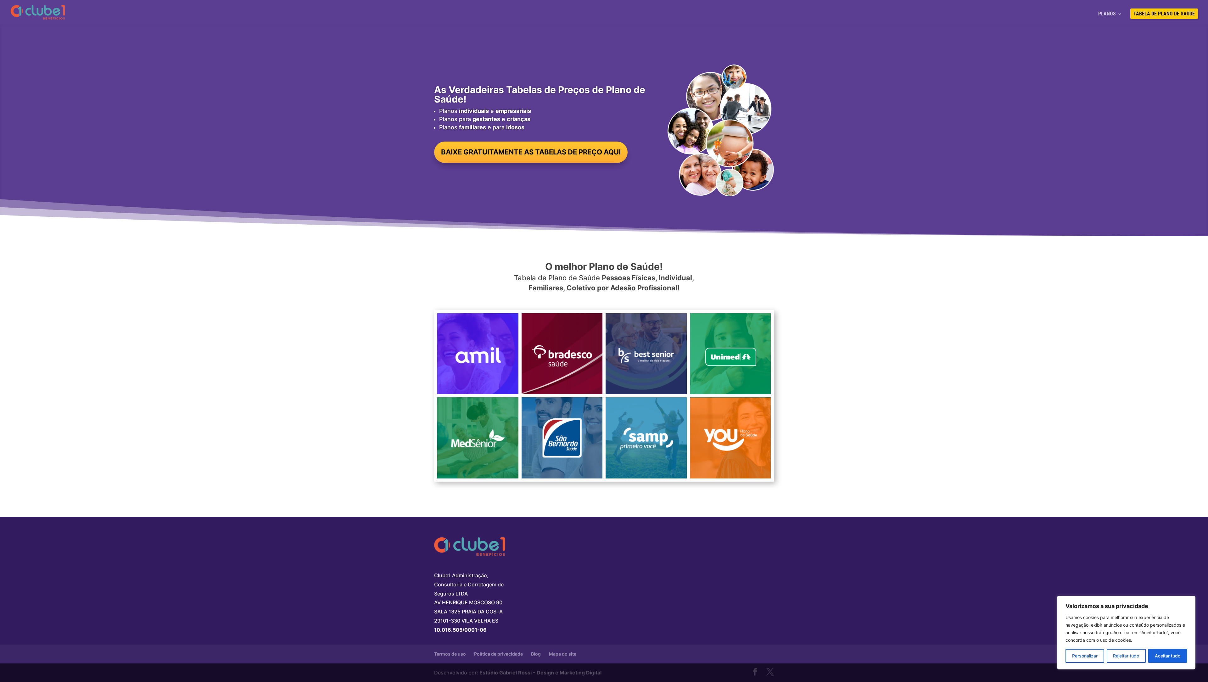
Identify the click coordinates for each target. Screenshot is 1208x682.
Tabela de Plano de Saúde (1164, 14)
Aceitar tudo (1167, 655)
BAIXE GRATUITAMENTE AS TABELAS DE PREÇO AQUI (531, 152)
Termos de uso (450, 654)
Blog (536, 654)
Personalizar (1085, 655)
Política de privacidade (498, 654)
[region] (1126, 632)
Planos (1107, 14)
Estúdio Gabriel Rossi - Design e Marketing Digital (540, 672)
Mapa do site (562, 654)
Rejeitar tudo (1126, 655)
